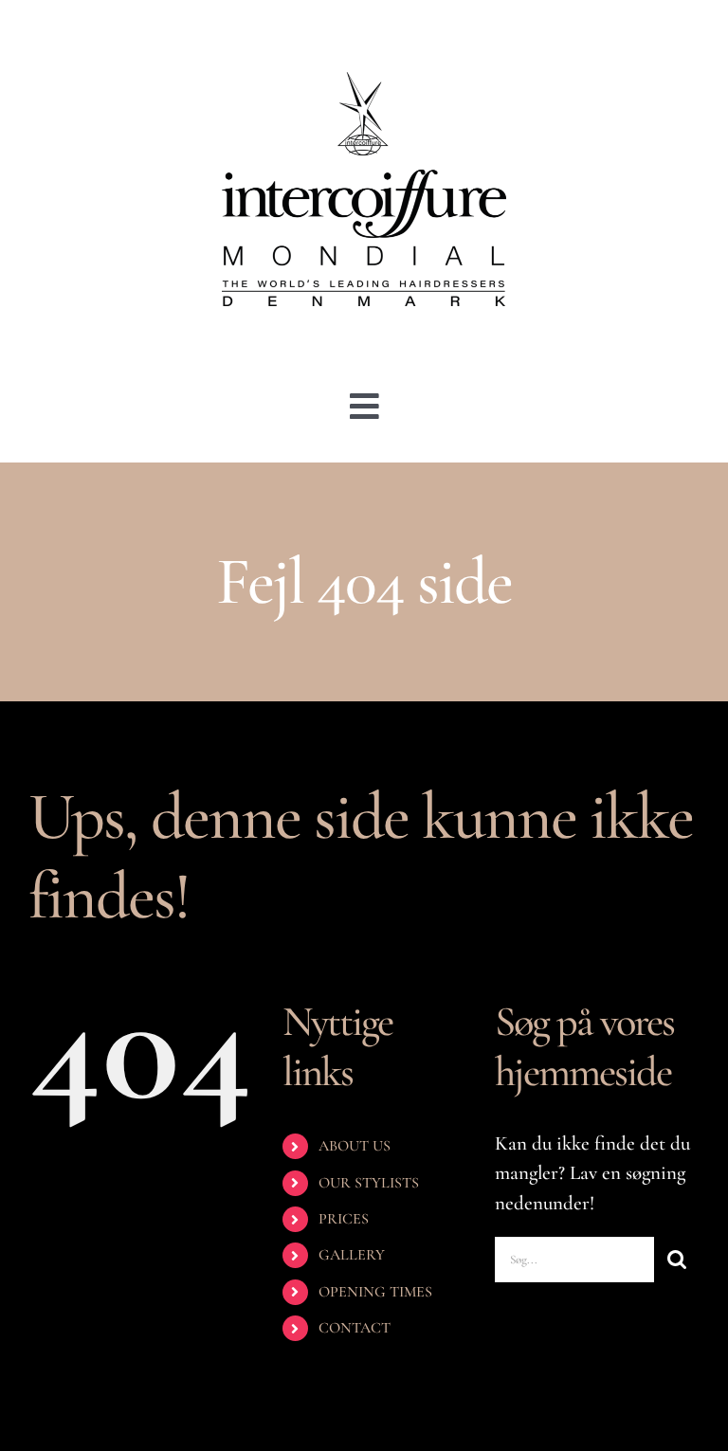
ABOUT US (354, 1145)
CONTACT (354, 1327)
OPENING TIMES (375, 1291)
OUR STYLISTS (368, 1182)
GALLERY (351, 1254)
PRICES (343, 1218)
